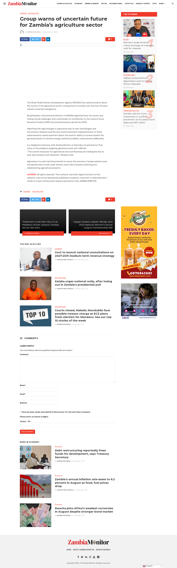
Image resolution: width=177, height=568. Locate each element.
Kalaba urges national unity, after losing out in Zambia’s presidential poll (83, 283)
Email (23, 394)
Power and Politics (131, 110)
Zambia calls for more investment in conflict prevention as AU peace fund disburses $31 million (138, 118)
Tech (154, 3)
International (115, 3)
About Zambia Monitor (83, 550)
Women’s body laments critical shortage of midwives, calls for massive (138, 45)
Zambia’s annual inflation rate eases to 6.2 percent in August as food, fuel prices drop (85, 483)
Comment (24, 354)
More (161, 3)
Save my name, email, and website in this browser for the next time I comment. (56, 412)
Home (68, 550)
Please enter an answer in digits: (34, 417)
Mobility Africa (143, 3)
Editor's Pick (33, 13)
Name (23, 385)
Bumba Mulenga (34, 32)
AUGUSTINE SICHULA (65, 259)
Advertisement (103, 550)
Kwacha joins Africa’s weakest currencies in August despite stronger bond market (84, 510)
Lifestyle (129, 3)
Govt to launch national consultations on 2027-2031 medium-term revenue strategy (84, 254)
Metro (104, 3)
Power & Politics (64, 3)
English (149, 566)
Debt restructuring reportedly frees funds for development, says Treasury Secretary (82, 454)
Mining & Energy (92, 3)
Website (23, 403)
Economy (78, 3)
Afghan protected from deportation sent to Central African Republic (137, 81)
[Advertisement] (139, 165)
